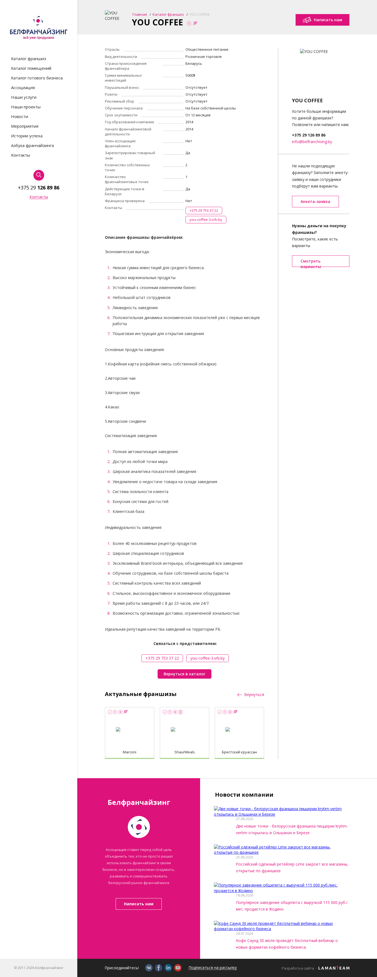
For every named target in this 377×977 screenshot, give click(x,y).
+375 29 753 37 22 (204, 210)
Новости (19, 116)
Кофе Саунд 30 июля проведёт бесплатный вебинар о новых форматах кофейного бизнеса (287, 944)
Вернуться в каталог (184, 673)
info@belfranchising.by (312, 141)
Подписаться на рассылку (213, 968)
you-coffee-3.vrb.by (206, 219)
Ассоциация (23, 87)
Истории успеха (27, 136)
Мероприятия (24, 126)
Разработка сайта (298, 968)
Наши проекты (26, 107)
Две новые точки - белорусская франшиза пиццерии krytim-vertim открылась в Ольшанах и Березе (292, 829)
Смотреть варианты (311, 262)
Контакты (20, 155)
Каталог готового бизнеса (37, 78)
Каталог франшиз (28, 59)
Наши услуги (23, 97)
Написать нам (138, 903)
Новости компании (244, 794)
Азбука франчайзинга (32, 145)
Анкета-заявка (315, 201)
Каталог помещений (31, 68)
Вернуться (253, 695)
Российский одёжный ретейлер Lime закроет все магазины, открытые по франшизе (292, 867)
